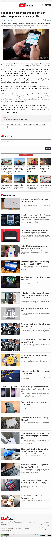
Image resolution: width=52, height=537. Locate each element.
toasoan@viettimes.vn (46, 521)
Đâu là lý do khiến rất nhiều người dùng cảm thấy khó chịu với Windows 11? (34, 450)
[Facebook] (40, 20)
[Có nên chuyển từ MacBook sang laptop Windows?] (10, 423)
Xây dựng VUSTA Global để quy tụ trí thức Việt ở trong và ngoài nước (32, 169)
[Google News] (48, 20)
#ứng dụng (17, 124)
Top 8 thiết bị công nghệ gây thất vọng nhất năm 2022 (34, 356)
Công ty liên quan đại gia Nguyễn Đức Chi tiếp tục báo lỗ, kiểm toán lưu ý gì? (19, 169)
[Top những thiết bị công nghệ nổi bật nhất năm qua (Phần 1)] (10, 345)
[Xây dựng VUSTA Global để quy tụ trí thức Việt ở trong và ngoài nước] (32, 161)
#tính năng (30, 124)
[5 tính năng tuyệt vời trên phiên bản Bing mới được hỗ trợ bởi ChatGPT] (10, 266)
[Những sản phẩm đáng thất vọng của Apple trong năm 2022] (10, 376)
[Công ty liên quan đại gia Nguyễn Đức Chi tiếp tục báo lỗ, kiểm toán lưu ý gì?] (19, 161)
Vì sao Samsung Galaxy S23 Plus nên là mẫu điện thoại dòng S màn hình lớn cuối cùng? (35, 388)
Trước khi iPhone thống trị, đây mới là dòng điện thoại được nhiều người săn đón (36, 216)
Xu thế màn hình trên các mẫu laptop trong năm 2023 (36, 278)
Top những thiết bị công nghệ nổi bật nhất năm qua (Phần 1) (35, 341)
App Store (42, 535)
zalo (43, 529)
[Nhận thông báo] (39, 5)
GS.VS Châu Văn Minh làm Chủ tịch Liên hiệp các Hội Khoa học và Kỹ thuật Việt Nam (32, 186)
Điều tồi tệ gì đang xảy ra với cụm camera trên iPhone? (35, 403)
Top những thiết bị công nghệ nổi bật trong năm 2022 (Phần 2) (36, 325)
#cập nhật (15, 127)
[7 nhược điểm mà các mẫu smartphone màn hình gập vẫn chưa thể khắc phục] (10, 485)
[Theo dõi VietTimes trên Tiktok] (48, 529)
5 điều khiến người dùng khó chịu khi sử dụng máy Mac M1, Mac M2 (34, 465)
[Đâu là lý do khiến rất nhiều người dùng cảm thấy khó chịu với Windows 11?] (10, 454)
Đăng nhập (47, 5)
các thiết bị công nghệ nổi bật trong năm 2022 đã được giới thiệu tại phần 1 (31, 330)
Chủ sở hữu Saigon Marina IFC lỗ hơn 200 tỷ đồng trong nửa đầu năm (19, 186)
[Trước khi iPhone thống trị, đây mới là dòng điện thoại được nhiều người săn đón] (10, 220)
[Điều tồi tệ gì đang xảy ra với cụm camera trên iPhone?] (10, 407)
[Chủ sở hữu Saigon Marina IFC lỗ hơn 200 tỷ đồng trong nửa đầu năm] (19, 179)
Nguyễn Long (6, 20)
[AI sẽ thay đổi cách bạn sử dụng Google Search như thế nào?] (10, 204)
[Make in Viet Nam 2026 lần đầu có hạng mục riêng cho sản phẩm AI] (6, 179)
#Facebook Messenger (24, 127)
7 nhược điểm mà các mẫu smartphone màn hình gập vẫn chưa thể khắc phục (34, 481)
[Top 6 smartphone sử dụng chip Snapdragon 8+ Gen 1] (10, 501)
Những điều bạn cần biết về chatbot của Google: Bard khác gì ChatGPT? (34, 247)
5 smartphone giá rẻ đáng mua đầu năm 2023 (34, 309)
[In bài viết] (43, 20)
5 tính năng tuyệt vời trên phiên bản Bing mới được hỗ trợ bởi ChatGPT (35, 263)
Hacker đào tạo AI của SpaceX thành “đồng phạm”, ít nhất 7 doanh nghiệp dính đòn (45, 169)
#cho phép (24, 124)
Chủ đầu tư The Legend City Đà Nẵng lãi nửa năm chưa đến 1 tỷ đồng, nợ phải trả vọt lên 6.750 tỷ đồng (6, 170)
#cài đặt (9, 127)
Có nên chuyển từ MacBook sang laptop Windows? (34, 419)
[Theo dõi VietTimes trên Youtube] (45, 529)
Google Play (48, 535)
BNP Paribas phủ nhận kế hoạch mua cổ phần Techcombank (45, 185)
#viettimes (32, 127)
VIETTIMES (26, 5)
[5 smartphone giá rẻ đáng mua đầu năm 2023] (10, 313)
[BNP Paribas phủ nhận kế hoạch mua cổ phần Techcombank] (45, 179)
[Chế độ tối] (42, 5)
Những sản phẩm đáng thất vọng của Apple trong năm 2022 (35, 372)
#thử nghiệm (42, 124)
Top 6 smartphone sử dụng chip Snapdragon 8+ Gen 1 (32, 497)
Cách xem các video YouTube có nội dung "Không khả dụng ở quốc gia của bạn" (35, 231)
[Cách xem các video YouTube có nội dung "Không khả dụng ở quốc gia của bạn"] (10, 235)
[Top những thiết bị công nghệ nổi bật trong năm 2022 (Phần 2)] (10, 329)
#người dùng (10, 124)
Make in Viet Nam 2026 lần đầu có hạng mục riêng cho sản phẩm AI (6, 186)
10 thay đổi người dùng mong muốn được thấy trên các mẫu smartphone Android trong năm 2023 (35, 295)
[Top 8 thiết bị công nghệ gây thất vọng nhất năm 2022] (10, 360)
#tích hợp (36, 124)
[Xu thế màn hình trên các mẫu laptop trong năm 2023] (10, 282)
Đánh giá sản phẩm (8, 195)
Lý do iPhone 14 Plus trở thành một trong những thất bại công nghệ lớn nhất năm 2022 (35, 435)
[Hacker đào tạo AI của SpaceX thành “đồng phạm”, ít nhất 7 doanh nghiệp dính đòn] (45, 161)
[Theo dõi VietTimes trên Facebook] (41, 529)
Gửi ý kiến (48, 148)
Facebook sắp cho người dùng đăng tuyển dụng (15, 119)
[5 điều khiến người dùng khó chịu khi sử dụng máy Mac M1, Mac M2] (10, 469)
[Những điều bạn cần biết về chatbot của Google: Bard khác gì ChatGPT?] (10, 251)
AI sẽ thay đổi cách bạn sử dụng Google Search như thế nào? (34, 200)
